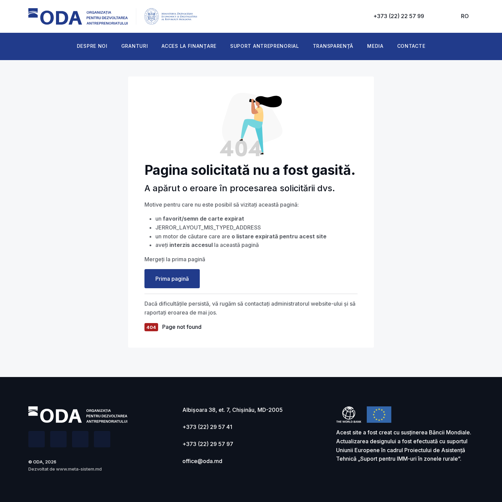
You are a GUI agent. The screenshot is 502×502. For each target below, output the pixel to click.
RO (465, 16)
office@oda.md (202, 461)
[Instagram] (102, 439)
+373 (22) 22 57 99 (398, 16)
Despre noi (92, 46)
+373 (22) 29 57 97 (207, 444)
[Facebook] (36, 439)
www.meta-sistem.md (79, 469)
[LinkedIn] (80, 439)
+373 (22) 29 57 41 (207, 426)
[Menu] (442, 16)
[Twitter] (58, 439)
